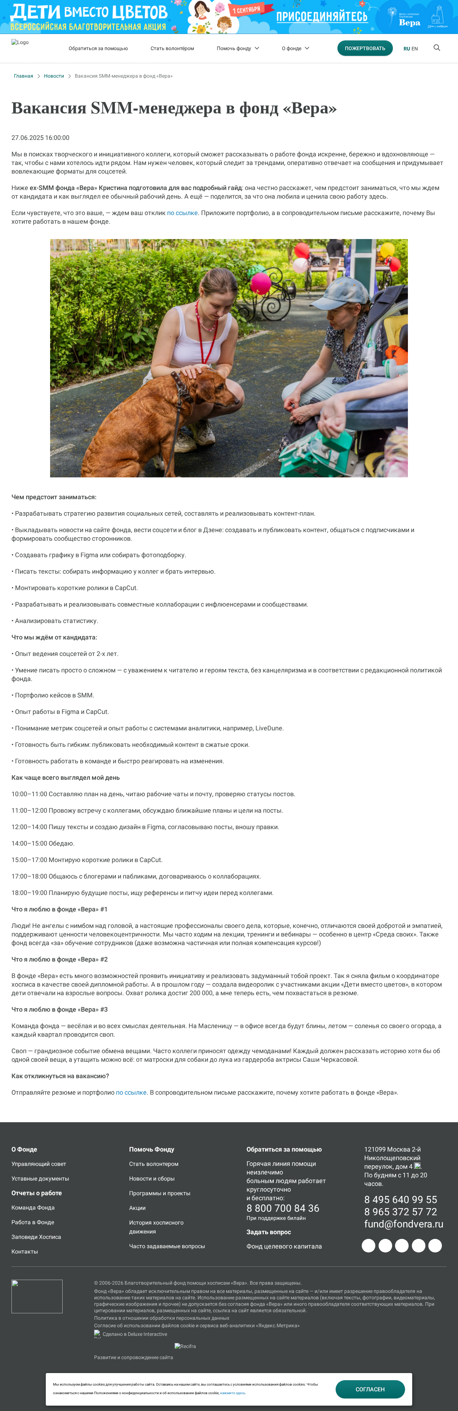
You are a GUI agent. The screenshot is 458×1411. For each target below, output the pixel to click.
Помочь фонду (234, 48)
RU (407, 49)
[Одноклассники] (385, 1245)
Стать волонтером (154, 1164)
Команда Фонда (33, 1207)
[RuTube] (435, 1245)
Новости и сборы (152, 1178)
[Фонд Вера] (37, 1283)
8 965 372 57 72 (400, 1212)
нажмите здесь (232, 1393)
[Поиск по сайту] (438, 48)
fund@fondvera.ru (403, 1224)
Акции (137, 1208)
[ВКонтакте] (402, 1245)
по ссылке (182, 212)
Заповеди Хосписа (36, 1237)
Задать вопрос (269, 1232)
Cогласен (370, 1389)
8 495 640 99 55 (400, 1200)
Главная (23, 76)
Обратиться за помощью (98, 48)
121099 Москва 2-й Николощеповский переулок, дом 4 (392, 1157)
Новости (54, 76)
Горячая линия (268, 1163)
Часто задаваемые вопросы (167, 1246)
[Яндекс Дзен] (418, 1245)
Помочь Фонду (151, 1149)
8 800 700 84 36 (283, 1208)
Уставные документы (40, 1178)
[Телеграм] (368, 1245)
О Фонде (24, 1149)
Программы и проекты (159, 1193)
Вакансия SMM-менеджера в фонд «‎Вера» (124, 76)
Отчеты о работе (36, 1193)
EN (414, 49)
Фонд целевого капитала (284, 1246)
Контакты (24, 1251)
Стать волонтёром (172, 48)
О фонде (291, 48)
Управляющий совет (38, 1164)
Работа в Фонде (32, 1222)
